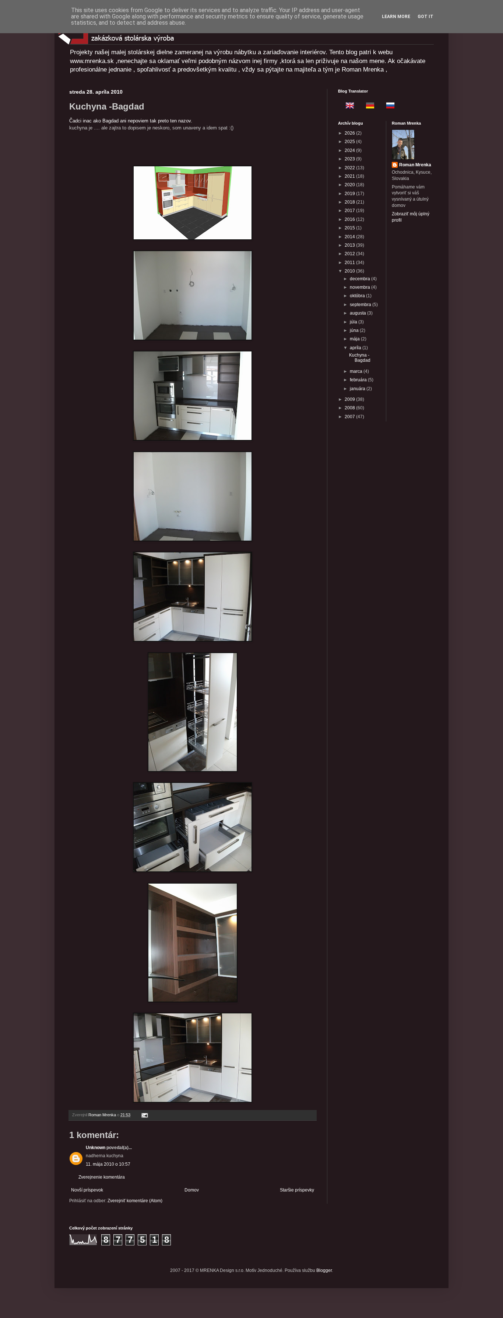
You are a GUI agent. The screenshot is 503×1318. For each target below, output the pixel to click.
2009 (350, 399)
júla (354, 322)
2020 (350, 184)
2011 (350, 262)
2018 (350, 202)
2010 (350, 271)
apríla (356, 347)
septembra (361, 304)
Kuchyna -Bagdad (359, 358)
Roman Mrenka (415, 164)
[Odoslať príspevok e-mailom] (144, 1115)
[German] (367, 106)
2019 (350, 193)
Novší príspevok (87, 1190)
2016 (350, 219)
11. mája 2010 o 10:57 (108, 1164)
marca (356, 371)
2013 (350, 245)
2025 (350, 141)
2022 (350, 167)
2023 (350, 159)
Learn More (396, 16)
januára (358, 388)
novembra (360, 287)
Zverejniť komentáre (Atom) (135, 1200)
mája (355, 338)
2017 (350, 210)
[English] (347, 106)
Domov (191, 1190)
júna (355, 330)
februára (359, 379)
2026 (350, 133)
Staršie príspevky (297, 1190)
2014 (350, 236)
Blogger (324, 1270)
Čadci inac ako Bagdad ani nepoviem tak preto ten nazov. (130, 121)
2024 (350, 150)
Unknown (95, 1147)
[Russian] (388, 106)
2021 (350, 176)
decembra (360, 278)
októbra (358, 295)
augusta (358, 313)
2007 (350, 416)
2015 (350, 227)
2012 (350, 253)
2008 (350, 407)
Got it (425, 16)
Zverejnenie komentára (101, 1177)
